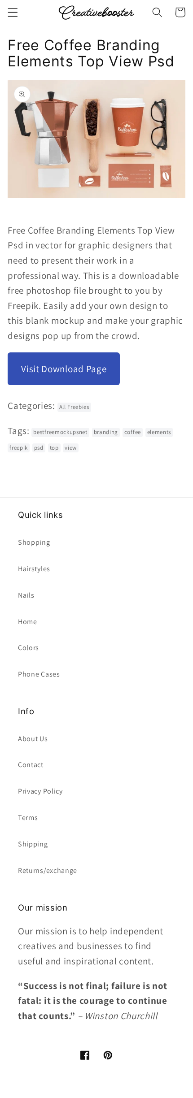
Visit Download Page (63, 369)
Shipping (33, 844)
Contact (31, 764)
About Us (33, 738)
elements (159, 432)
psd (39, 447)
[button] (12, 12)
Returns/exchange (47, 870)
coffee (132, 432)
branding (106, 432)
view (71, 447)
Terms (28, 817)
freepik (18, 447)
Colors (28, 647)
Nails (26, 595)
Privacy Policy (40, 791)
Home (27, 621)
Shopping (34, 542)
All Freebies (74, 407)
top (54, 447)
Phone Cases (39, 674)
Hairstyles (34, 568)
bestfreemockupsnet (60, 432)
